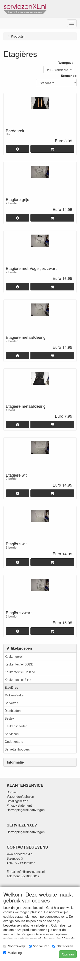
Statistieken (65, 946)
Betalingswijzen (17, 801)
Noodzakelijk (17, 946)
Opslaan (68, 954)
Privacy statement (19, 805)
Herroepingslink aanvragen (26, 809)
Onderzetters (14, 741)
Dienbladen (13, 710)
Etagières (11, 687)
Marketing (15, 952)
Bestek (9, 718)
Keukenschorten (16, 726)
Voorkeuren (41, 946)
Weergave (65, 62)
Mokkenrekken (15, 695)
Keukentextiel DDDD (19, 664)
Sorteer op (69, 75)
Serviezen (12, 734)
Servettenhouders (17, 749)
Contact (12, 792)
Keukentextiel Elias (18, 679)
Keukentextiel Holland (20, 672)
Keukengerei (13, 656)
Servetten (11, 703)
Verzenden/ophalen (20, 796)
